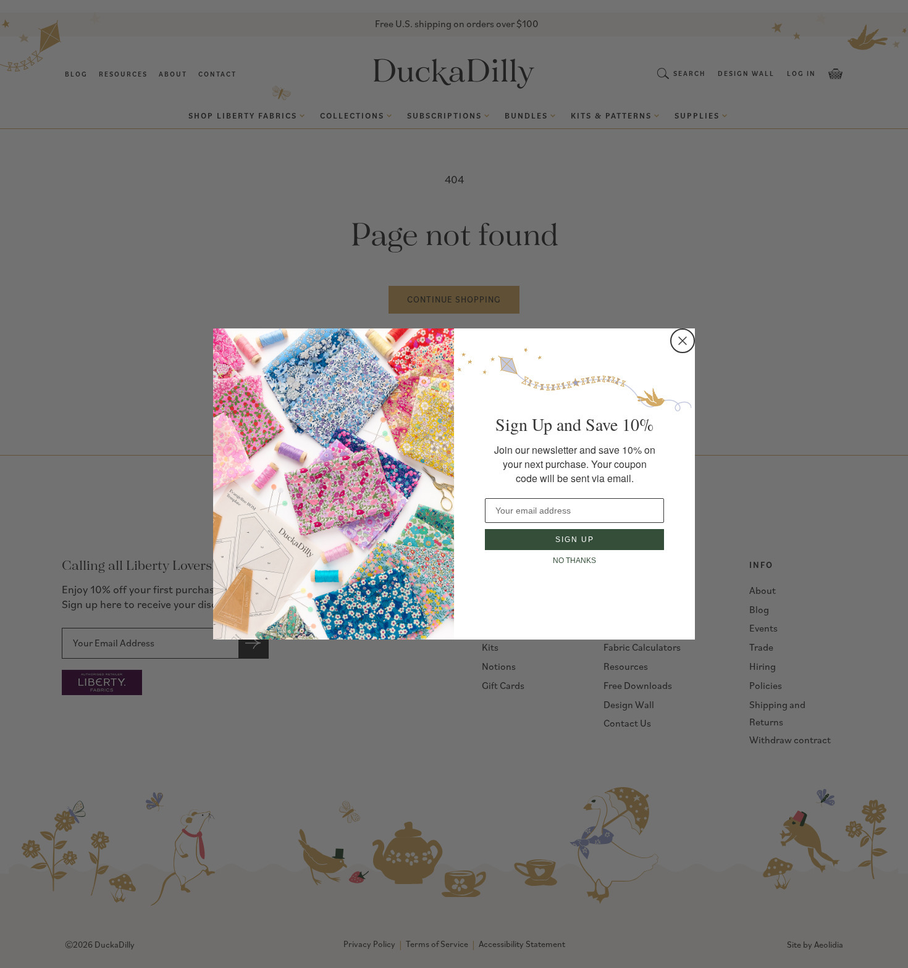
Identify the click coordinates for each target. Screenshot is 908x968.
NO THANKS (574, 560)
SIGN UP (574, 539)
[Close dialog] (682, 341)
